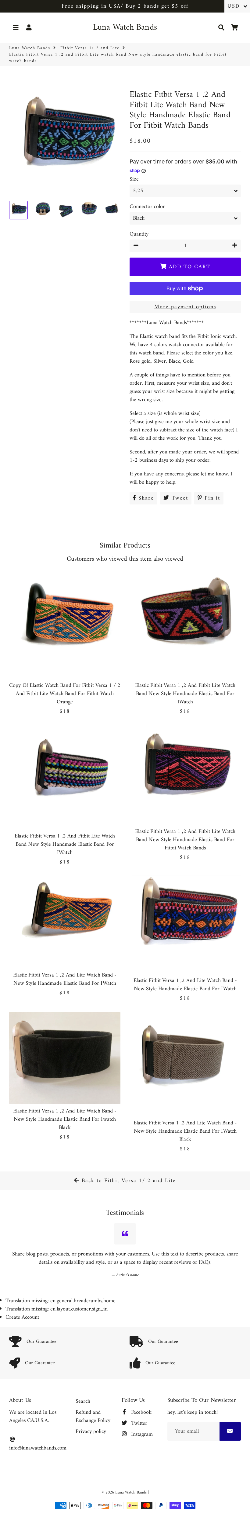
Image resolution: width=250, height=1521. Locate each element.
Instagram (141, 1434)
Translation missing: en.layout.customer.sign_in (56, 1309)
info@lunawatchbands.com (37, 1447)
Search (83, 1401)
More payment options (185, 307)
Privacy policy (91, 1432)
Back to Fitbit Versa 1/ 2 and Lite (128, 1181)
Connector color (147, 207)
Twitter (138, 1423)
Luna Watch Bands (29, 48)
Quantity (139, 234)
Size (134, 179)
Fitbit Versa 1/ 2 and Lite (90, 48)
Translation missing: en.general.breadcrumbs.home (60, 1301)
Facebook (141, 1412)
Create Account (22, 1317)
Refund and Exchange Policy (93, 1416)
